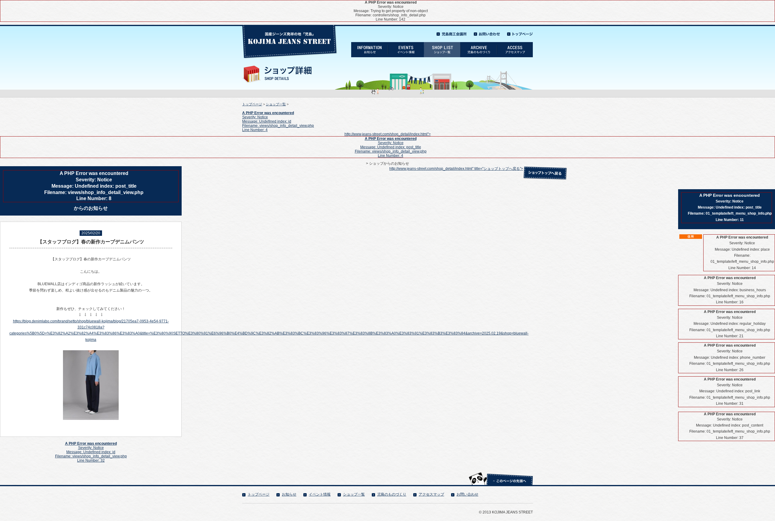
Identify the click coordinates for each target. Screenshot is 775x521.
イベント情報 (320, 494)
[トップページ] (520, 32)
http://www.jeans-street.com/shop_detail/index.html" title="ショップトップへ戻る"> (456, 169)
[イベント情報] (406, 44)
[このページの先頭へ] (501, 472)
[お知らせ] (369, 44)
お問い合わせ (467, 494)
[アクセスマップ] (514, 44)
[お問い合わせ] (487, 32)
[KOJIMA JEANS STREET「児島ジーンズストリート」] (290, 27)
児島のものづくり (391, 494)
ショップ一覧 (276, 104)
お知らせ (289, 494)
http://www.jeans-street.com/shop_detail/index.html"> (388, 145)
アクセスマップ (431, 494)
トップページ (252, 104)
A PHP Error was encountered (268, 113)
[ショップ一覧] (442, 44)
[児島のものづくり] (478, 44)
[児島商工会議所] (452, 32)
